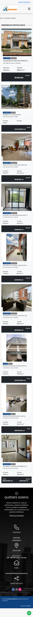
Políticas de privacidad (16, 515)
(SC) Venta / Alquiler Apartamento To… (15, 466)
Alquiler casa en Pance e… (16, 61)
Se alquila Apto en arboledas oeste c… (15, 215)
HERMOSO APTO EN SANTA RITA (12, 114)
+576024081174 (16, 540)
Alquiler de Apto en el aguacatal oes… (15, 315)
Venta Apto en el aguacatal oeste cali (15, 165)
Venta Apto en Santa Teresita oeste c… (15, 366)
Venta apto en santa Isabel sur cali (14, 416)
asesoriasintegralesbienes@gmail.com (16, 573)
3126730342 (16, 537)
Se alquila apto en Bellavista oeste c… (15, 265)
